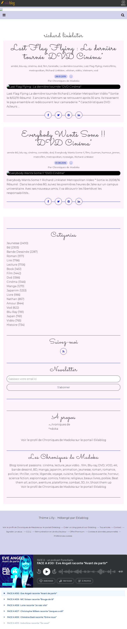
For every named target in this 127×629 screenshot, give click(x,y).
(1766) (13, 260)
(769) (14, 316)
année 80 (12, 152)
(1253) (17, 290)
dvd (40, 66)
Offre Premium (77, 531)
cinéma (32, 66)
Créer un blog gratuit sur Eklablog (80, 527)
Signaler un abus (14, 531)
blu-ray (23, 66)
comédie (43, 152)
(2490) (17, 243)
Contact (117, 527)
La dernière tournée (71, 66)
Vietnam (88, 70)
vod (96, 70)
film (45, 66)
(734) (16, 324)
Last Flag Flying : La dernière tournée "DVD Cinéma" (63, 52)
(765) (14, 320)
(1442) (14, 273)
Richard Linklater (55, 70)
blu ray (23, 152)
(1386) (13, 277)
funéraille (53, 66)
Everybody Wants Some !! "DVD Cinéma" (63, 139)
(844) (15, 303)
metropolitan (36, 70)
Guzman (96, 152)
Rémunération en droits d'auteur (50, 531)
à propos (86, 581)
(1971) (15, 256)
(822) (13, 307)
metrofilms (109, 66)
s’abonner (48, 581)
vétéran (70, 70)
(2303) (13, 247)
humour (106, 152)
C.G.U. (28, 531)
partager (67, 581)
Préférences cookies (63, 536)
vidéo (78, 70)
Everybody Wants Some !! (69, 152)
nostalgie (68, 156)
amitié (14, 66)
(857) (15, 299)
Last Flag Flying (93, 66)
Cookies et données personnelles (103, 531)
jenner (116, 152)
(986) (13, 294)
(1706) (16, 264)
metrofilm (39, 156)
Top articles (105, 527)
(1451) (14, 269)
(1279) (15, 286)
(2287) (22, 251)
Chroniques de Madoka (58, 486)
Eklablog (82, 517)
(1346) (16, 281)
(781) (15, 312)
